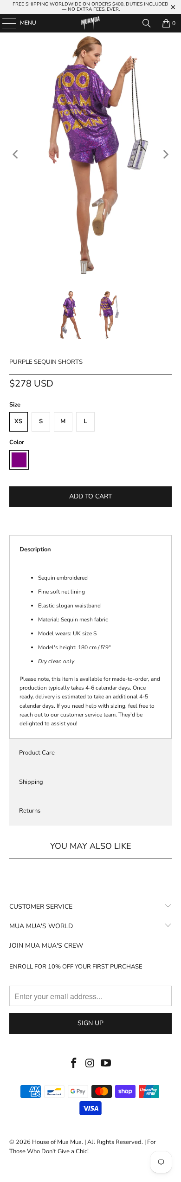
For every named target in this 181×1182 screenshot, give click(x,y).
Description (35, 549)
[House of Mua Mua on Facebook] (74, 1064)
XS (18, 421)
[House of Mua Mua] (90, 23)
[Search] (146, 23)
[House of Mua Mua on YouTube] (106, 1064)
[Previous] (16, 154)
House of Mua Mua (57, 1142)
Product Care (37, 753)
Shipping (31, 782)
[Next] (164, 154)
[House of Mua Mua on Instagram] (90, 1064)
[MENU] (4, 23)
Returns (29, 811)
